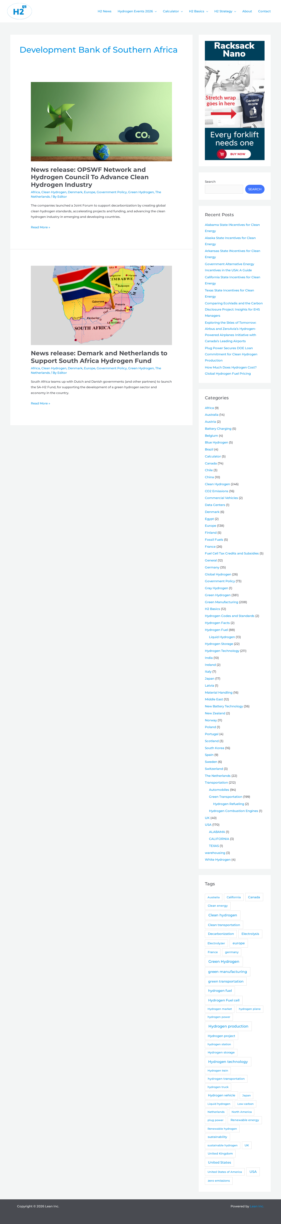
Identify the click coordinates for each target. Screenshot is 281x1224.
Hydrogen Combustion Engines (233, 811)
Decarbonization (221, 934)
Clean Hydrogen (53, 192)
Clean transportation (224, 925)
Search (210, 182)
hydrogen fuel (220, 991)
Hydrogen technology (228, 1062)
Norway (211, 720)
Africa (35, 192)
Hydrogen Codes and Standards (229, 616)
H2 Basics (212, 609)
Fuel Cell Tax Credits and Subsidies (232, 553)
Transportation (216, 782)
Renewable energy (245, 1120)
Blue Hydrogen (216, 442)
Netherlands (216, 1111)
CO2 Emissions (216, 491)
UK (207, 818)
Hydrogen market (220, 1008)
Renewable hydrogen (222, 1128)
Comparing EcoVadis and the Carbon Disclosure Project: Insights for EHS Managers (234, 309)
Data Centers (215, 505)
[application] (155, 11)
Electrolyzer (216, 943)
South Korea (214, 748)
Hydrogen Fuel (216, 630)
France (210, 546)
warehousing (215, 853)
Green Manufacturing (221, 602)
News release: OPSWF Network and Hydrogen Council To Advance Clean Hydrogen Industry (90, 177)
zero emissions (219, 1180)
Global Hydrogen (218, 574)
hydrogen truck (218, 1087)
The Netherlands (218, 776)
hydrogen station (219, 1044)
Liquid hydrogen (219, 1103)
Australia (211, 415)
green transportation (226, 981)
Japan (209, 678)
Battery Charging (218, 429)
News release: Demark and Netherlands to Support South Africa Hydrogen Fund (99, 357)
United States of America (225, 1171)
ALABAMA (217, 832)
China (209, 477)
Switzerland (214, 769)
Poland (210, 727)
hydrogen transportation (226, 1078)
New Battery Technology (224, 706)
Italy (208, 671)
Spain (209, 755)
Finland (211, 533)
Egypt (209, 519)
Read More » (40, 227)
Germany (212, 567)
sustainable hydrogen (223, 1145)
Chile (209, 470)
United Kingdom (220, 1153)
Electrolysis (250, 934)
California (234, 897)
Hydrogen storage (221, 1052)
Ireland (210, 665)
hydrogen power (219, 1016)
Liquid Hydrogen (222, 637)
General (211, 560)
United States (219, 1162)
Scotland (212, 741)
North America (242, 1111)
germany (232, 952)
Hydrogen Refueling (228, 804)
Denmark (75, 192)
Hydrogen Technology (222, 651)
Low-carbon (245, 1103)
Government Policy (112, 192)
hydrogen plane (250, 1008)
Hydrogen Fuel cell (223, 1000)
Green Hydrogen (141, 192)
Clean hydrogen (222, 915)
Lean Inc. (257, 1206)
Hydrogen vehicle (221, 1095)
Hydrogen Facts (217, 623)
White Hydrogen (218, 859)
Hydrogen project (221, 1036)
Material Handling (218, 692)
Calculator (213, 456)
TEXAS (214, 846)
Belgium (211, 436)
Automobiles (219, 790)
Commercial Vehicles (221, 498)
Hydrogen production (228, 1026)
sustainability (217, 1137)
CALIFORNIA (219, 839)
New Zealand (215, 713)
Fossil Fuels (214, 540)
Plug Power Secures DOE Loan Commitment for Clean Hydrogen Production (231, 354)
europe (239, 943)
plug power (215, 1120)
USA (208, 825)
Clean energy (218, 906)
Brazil (209, 449)
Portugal (211, 734)
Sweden (211, 762)
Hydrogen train (218, 1070)
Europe (89, 192)
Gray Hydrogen (216, 588)
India (209, 658)
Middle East (214, 699)
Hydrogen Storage (219, 644)
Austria (210, 422)
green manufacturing (227, 972)
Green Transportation (225, 797)
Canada (211, 463)
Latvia (209, 685)
